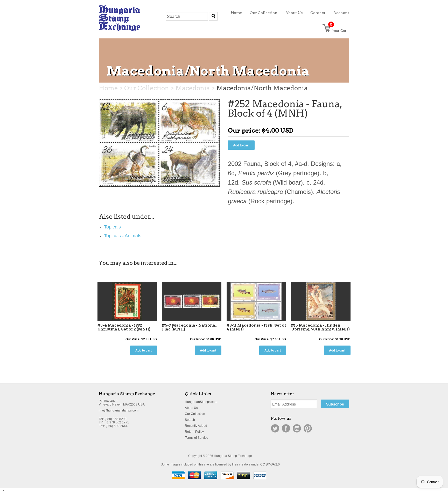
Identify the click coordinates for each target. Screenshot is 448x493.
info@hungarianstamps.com (118, 410)
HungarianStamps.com (201, 402)
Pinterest (308, 428)
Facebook (286, 428)
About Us (191, 408)
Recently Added (196, 426)
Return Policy (194, 432)
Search (190, 420)
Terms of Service (196, 438)
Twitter (275, 428)
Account (341, 13)
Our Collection (195, 414)
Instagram (297, 428)
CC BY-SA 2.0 (270, 464)
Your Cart (338, 31)
